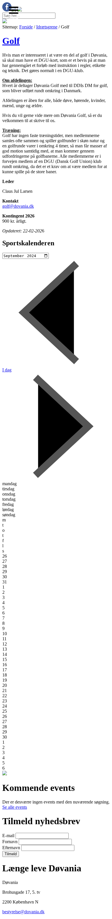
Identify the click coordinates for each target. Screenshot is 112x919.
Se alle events (14, 807)
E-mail (9, 835)
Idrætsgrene (46, 26)
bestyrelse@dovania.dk (23, 911)
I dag (6, 369)
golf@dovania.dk (18, 206)
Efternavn (11, 847)
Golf (11, 41)
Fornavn (10, 841)
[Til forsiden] (4, 21)
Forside (26, 26)
